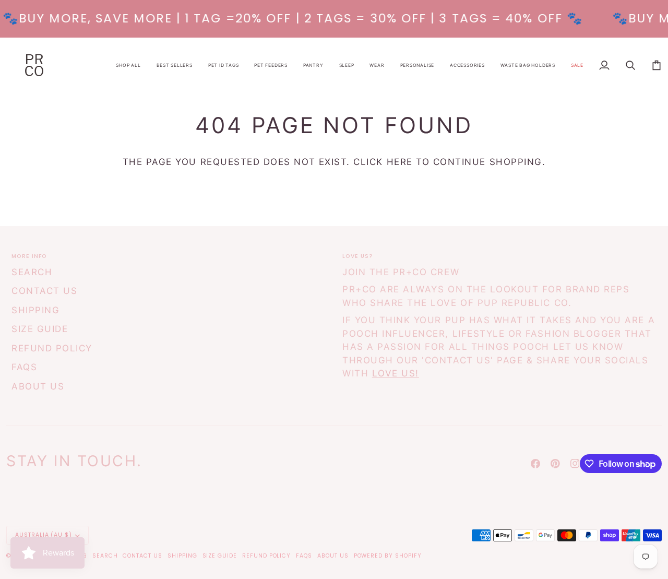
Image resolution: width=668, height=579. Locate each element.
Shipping (35, 310)
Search (31, 272)
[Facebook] (535, 463)
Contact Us (44, 291)
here (400, 162)
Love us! (395, 373)
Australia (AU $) (43, 535)
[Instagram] (575, 463)
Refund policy (51, 348)
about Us (37, 386)
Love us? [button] (357, 256)
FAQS (24, 367)
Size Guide (39, 329)
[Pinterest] (555, 463)
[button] (128, 65)
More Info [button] (29, 256)
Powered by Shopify (388, 556)
